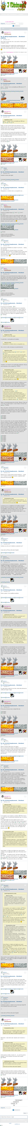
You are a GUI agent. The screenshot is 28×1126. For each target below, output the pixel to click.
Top (26, 76)
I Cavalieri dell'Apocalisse (9, 21)
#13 (1, 544)
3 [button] (16, 25)
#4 (1, 173)
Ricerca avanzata (22, 23)
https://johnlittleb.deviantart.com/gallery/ (7, 761)
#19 (1, 744)
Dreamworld (6, 240)
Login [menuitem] (26, 12)
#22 (1, 890)
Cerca (20, 23)
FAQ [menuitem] (11, 12)
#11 (1, 472)
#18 (1, 707)
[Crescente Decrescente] (14, 1103)
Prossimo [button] (19, 26)
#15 (1, 591)
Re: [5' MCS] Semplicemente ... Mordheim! (11, 83)
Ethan (5, 183)
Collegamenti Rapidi (5, 12)
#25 (1, 1025)
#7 (1, 245)
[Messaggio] (2, 39)
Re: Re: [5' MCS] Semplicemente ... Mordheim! (12, 172)
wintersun (5, 299)
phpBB (10, 1123)
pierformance (6, 538)
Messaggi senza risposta (4, 16)
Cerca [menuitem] (26, 14)
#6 (1, 210)
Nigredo (5, 268)
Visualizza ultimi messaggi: (10, 1100)
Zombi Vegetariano (7, 32)
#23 (1, 977)
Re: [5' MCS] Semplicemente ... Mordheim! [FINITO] (14, 19)
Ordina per (11, 1101)
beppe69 (4, 79)
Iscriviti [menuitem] (22, 12)
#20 (1, 771)
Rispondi (3, 23)
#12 (1, 495)
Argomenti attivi (12, 16)
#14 (1, 562)
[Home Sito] (13, 5)
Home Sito (4, 1119)
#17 (1, 686)
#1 (1, 39)
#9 (1, 304)
